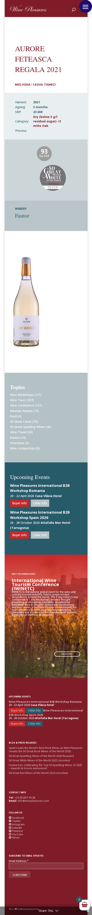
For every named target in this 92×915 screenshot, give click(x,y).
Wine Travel (18, 432)
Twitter (15, 821)
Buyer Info (19, 503)
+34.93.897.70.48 (25, 797)
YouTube (16, 834)
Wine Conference (22, 405)
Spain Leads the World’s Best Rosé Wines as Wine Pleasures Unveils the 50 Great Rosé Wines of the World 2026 (46, 749)
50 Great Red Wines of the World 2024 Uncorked (38, 773)
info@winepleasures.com (33, 801)
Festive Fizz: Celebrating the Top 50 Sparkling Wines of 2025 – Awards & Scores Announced (45, 766)
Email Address (19, 861)
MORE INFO (67, 654)
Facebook (16, 818)
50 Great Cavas (20, 421)
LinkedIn (15, 828)
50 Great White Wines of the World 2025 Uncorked (39, 760)
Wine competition (22, 448)
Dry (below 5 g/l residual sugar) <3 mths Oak (47, 121)
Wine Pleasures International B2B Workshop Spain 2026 (40, 515)
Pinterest (16, 831)
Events (14, 438)
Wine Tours (18, 400)
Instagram (17, 824)
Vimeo (14, 837)
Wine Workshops (21, 395)
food (13, 416)
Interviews (17, 443)
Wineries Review (21, 411)
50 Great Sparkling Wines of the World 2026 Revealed (41, 756)
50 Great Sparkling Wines (27, 427)
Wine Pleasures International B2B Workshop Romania (40, 488)
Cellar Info (40, 503)
